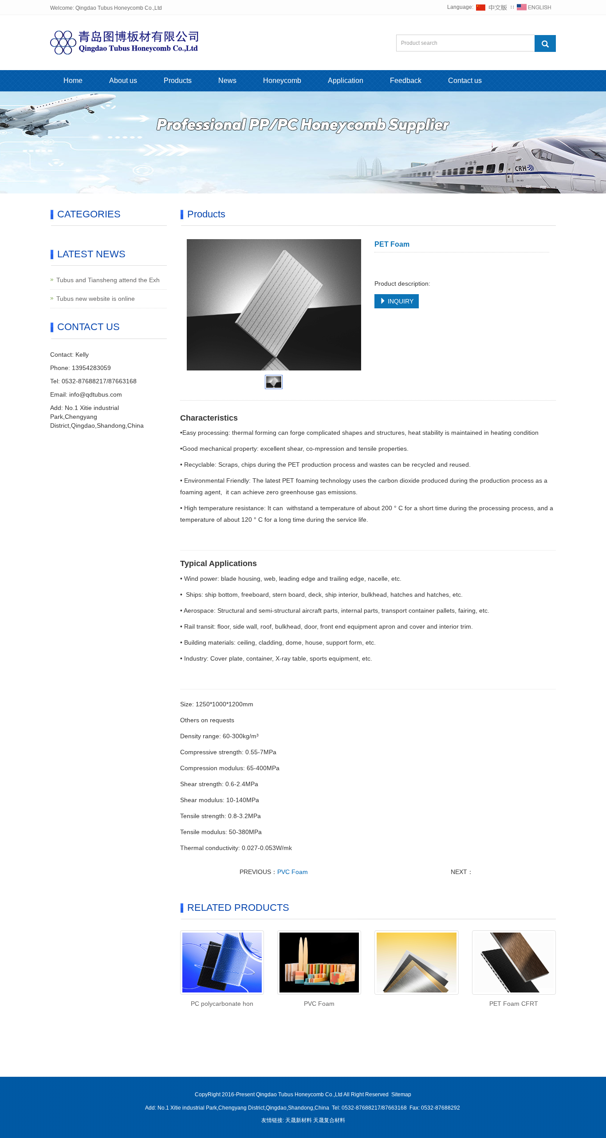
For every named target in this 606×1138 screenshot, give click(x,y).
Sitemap (401, 1094)
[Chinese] (492, 7)
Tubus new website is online (95, 298)
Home (73, 80)
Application (345, 80)
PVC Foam (292, 871)
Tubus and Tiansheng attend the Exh (108, 280)
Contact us (465, 80)
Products (178, 80)
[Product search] (545, 43)
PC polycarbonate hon (222, 1003)
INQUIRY (399, 301)
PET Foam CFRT (513, 1003)
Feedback (405, 80)
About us (123, 80)
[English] (534, 7)
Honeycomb (282, 80)
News (227, 80)
